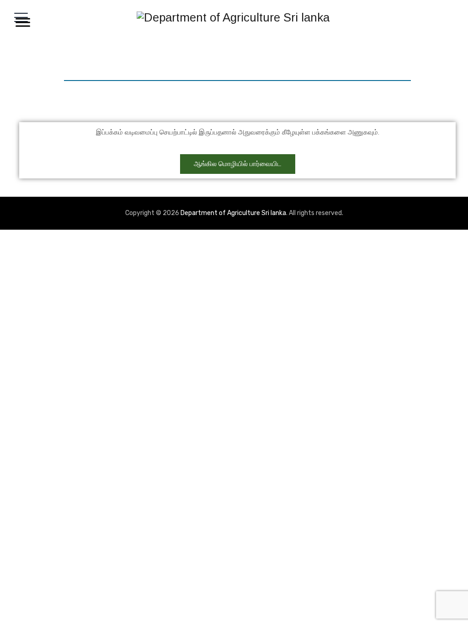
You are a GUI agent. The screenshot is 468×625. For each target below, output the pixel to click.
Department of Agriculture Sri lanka (233, 213)
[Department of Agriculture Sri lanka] (233, 17)
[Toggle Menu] (21, 22)
